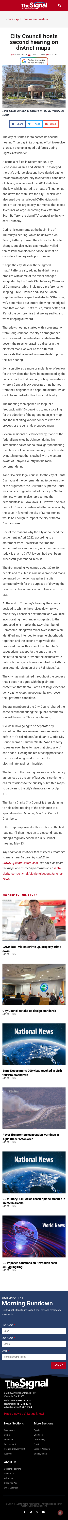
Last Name (7, 1338)
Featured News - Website (36, 19)
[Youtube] (43, 1512)
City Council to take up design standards (29, 1011)
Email (5, 1351)
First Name (7, 1325)
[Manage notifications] (60, 1512)
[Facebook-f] (24, 1512)
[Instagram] (37, 1512)
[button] (8, 5)
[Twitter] (31, 1512)
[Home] (4, 19)
